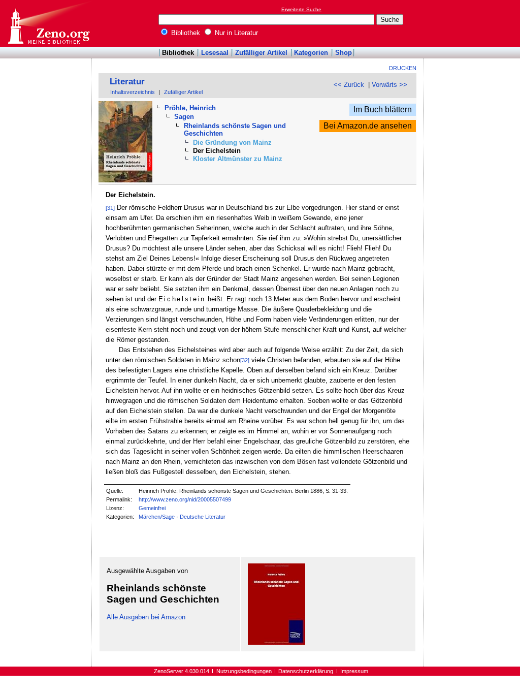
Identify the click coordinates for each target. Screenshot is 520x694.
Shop (343, 52)
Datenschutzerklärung (305, 671)
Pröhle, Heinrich (190, 108)
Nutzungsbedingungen (244, 671)
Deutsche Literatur (202, 517)
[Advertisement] (473, 23)
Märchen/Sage (157, 517)
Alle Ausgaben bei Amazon (146, 617)
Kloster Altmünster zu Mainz (237, 159)
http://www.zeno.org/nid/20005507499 (185, 499)
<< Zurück (349, 84)
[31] (110, 208)
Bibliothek (184, 33)
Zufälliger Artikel (261, 52)
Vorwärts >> (389, 84)
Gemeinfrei (152, 508)
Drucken (402, 68)
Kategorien (311, 52)
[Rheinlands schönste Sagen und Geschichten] (276, 642)
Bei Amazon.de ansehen (367, 125)
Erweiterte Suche (301, 9)
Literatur (127, 81)
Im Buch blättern (382, 109)
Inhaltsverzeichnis (132, 92)
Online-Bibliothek (48, 23)
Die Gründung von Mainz (232, 142)
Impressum (354, 671)
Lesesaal (215, 52)
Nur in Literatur (235, 33)
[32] (244, 360)
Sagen (184, 116)
